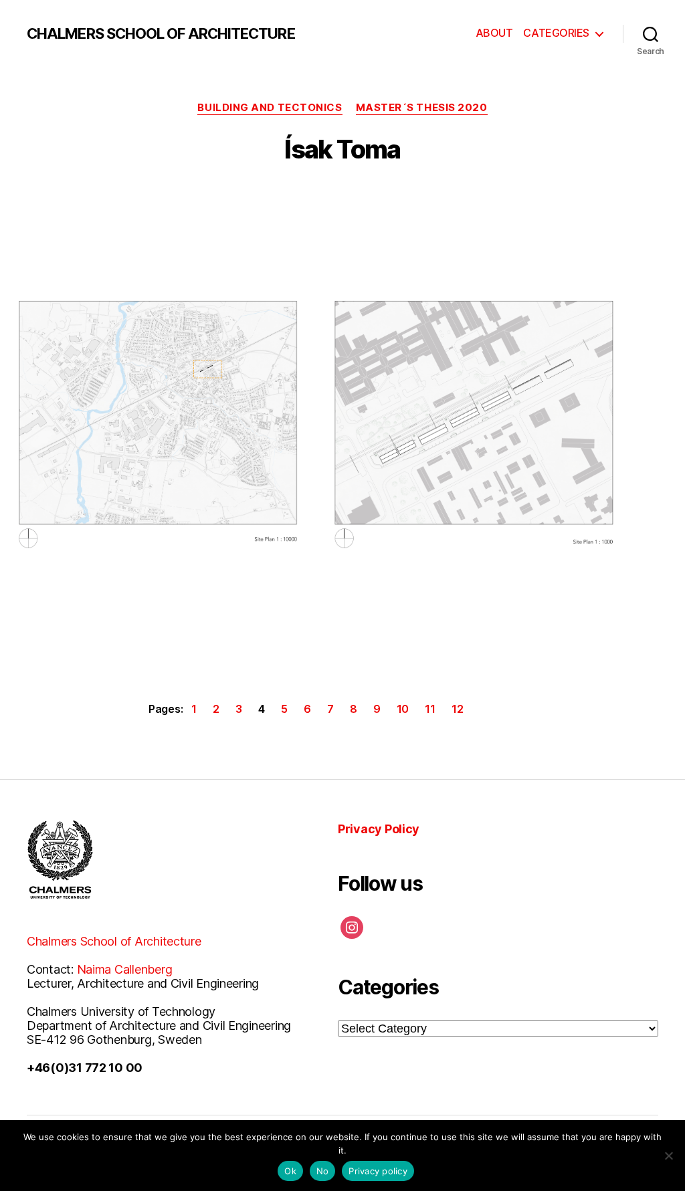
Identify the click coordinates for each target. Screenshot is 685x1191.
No (322, 1171)
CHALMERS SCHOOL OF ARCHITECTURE (161, 33)
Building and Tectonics (269, 108)
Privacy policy (378, 1171)
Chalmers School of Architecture (114, 941)
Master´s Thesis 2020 (422, 108)
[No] (668, 1155)
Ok (290, 1171)
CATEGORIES (556, 33)
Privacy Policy (378, 829)
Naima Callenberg (125, 969)
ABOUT (494, 33)
